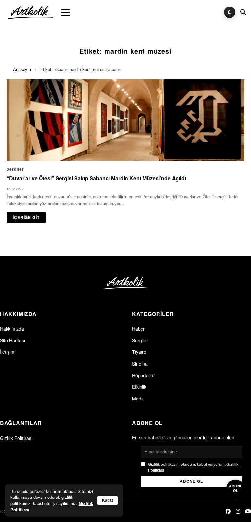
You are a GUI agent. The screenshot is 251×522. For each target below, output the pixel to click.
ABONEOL (235, 488)
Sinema (140, 363)
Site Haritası (12, 340)
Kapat (107, 500)
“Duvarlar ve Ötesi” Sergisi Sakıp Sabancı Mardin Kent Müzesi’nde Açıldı (96, 178)
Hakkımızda (12, 328)
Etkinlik (139, 386)
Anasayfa (22, 69)
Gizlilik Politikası (16, 438)
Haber (138, 328)
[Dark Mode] (229, 12)
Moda (138, 398)
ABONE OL (191, 481)
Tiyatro (139, 352)
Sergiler (140, 340)
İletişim (7, 352)
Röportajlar (143, 375)
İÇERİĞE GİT (26, 217)
